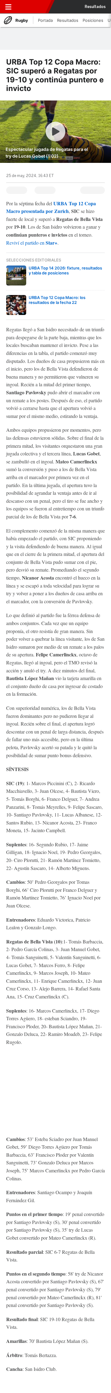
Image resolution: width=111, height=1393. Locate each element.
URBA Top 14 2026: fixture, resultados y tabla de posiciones (65, 270)
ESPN (31, 7)
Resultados (95, 7)
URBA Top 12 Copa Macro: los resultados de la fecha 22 (57, 300)
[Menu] (8, 7)
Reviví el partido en (25, 242)
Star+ (50, 242)
